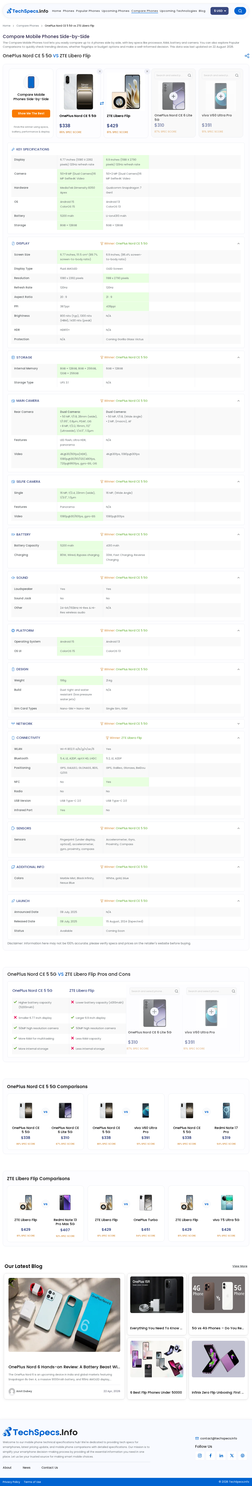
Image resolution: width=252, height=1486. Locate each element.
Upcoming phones (116, 11)
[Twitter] (231, 1455)
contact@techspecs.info (218, 1438)
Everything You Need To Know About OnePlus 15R (156, 1328)
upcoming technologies (178, 11)
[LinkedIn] (221, 1455)
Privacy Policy (11, 1482)
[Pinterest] (242, 1455)
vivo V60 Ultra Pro (217, 115)
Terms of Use (32, 1482)
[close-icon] (100, 71)
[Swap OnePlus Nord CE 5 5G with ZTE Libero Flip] (102, 103)
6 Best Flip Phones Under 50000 (156, 1392)
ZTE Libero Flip (118, 115)
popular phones (88, 11)
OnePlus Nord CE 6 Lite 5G (173, 117)
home (56, 11)
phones (68, 11)
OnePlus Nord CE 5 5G (77, 115)
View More (239, 1266)
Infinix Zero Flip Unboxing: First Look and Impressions (218, 1392)
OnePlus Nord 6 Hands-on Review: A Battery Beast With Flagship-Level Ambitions (64, 1367)
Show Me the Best (31, 113)
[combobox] (219, 11)
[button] (126, 243)
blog (202, 11)
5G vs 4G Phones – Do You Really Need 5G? (218, 1328)
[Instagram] (199, 1455)
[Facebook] (210, 1455)
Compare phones (144, 11)
